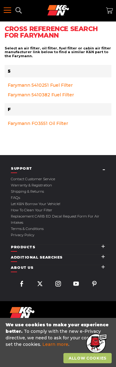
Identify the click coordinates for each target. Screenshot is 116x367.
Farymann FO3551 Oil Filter (38, 123)
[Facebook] (21, 284)
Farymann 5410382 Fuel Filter (41, 95)
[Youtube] (76, 284)
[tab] (60, 168)
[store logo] (58, 10)
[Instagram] (58, 284)
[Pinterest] (94, 284)
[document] (59, 343)
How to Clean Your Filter (31, 210)
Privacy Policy (22, 235)
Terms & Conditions (27, 229)
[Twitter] (40, 284)
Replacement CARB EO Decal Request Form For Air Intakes (55, 219)
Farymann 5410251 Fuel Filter (40, 85)
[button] (96, 344)
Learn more (55, 344)
